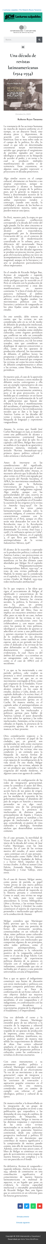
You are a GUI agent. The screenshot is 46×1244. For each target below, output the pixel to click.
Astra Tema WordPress (29, 1239)
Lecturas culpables (11, 10)
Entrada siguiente (23, 1223)
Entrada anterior (23, 1217)
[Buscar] (39, 40)
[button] (23, 47)
